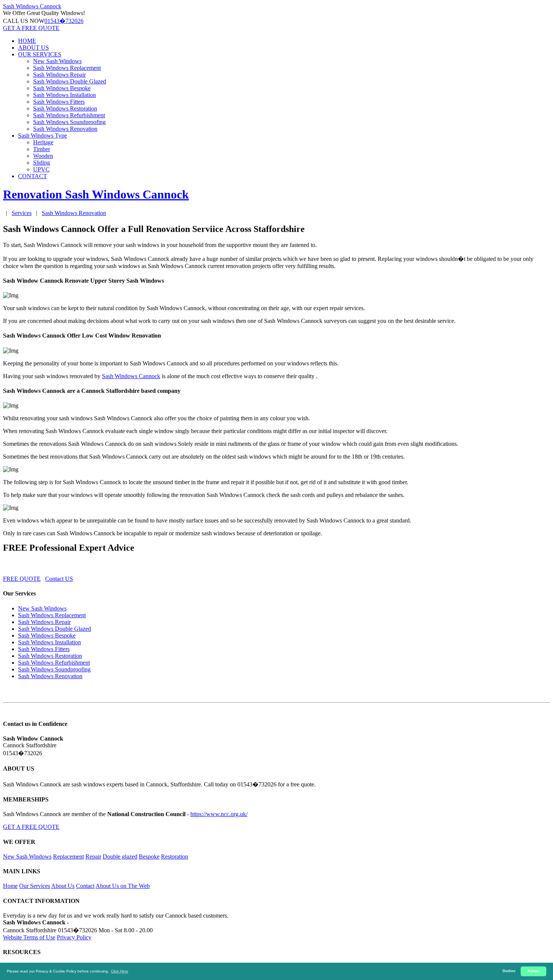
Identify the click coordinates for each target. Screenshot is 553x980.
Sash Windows (32, 6)
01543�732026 (64, 21)
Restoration (174, 856)
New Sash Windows (57, 61)
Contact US (59, 579)
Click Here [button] (119, 971)
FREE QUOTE (22, 579)
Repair (93, 856)
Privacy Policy (74, 937)
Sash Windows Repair (59, 74)
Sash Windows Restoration (65, 108)
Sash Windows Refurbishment (69, 115)
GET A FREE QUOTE (31, 28)
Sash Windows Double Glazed (69, 81)
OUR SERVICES (39, 54)
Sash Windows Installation (64, 95)
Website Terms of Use (29, 937)
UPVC (41, 169)
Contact (85, 886)
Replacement (68, 856)
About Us (62, 886)
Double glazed (120, 856)
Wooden (43, 156)
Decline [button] (509, 971)
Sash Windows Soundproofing (69, 122)
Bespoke (149, 856)
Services (22, 213)
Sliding (41, 162)
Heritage (43, 142)
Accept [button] (533, 971)
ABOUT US (33, 47)
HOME (27, 41)
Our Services (34, 886)
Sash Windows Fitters (59, 101)
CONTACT (32, 176)
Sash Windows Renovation (65, 129)
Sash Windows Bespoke (62, 88)
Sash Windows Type (42, 135)
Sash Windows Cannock (131, 376)
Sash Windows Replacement (67, 68)
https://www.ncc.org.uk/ (219, 814)
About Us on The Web (123, 886)
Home (10, 886)
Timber (41, 149)
